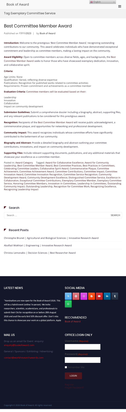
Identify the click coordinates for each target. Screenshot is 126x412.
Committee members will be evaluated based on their (55, 91)
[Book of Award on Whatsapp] (68, 304)
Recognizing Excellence (103, 186)
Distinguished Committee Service (87, 177)
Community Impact (15, 132)
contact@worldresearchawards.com (23, 357)
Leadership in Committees (91, 183)
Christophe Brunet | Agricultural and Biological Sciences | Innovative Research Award (51, 238)
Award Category (24, 162)
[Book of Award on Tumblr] (114, 296)
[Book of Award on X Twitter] (68, 296)
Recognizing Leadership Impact (21, 189)
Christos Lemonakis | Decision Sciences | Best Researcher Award (40, 252)
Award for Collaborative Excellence (64, 162)
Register (69, 384)
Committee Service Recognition (80, 174)
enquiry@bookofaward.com (19, 345)
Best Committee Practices (68, 165)
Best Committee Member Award (38, 26)
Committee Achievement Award (36, 171)
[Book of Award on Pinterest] (76, 296)
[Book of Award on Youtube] (99, 296)
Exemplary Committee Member (79, 180)
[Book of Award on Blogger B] (91, 296)
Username (76, 341)
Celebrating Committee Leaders (21, 168)
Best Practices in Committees (99, 165)
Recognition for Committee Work (71, 186)
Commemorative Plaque (83, 168)
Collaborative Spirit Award (54, 168)
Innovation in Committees (62, 183)
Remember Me (76, 367)
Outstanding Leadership (39, 186)
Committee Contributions (69, 171)
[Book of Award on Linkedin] (107, 296)
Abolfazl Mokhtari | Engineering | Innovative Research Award (38, 245)
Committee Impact (94, 171)
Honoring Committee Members (30, 183)
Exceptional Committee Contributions (40, 180)
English (97, 2)
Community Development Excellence (47, 177)
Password (76, 354)
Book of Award (17, 4)
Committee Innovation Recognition (43, 174)
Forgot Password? (74, 387)
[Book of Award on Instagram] (83, 296)
